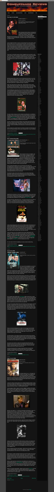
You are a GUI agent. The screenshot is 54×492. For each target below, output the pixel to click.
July (38, 105)
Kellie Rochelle (30, 134)
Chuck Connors (16, 134)
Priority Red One (13, 117)
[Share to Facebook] (21, 133)
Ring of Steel (33, 235)
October (39, 80)
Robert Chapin (28, 246)
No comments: (16, 245)
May (38, 64)
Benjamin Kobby (13, 246)
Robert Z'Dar (31, 246)
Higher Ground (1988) (11, 358)
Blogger (30, 489)
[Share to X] (20, 133)
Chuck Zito (16, 354)
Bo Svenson (12, 134)
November (39, 79)
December (39, 68)
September (39, 61)
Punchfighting (24, 246)
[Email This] (18, 353)
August (38, 55)
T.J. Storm (8, 247)
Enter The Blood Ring (17, 246)
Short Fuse (31, 468)
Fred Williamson (20, 134)
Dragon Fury (16, 238)
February (39, 76)
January (39, 67)
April (38, 65)
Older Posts (34, 478)
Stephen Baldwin (23, 354)
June (38, 63)
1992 (9, 134)
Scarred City (19, 354)
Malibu (21, 246)
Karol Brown (26, 134)
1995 (9, 246)
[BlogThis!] (19, 133)
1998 (9, 354)
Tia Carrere (27, 354)
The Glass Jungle (28, 197)
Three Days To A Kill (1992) (12, 17)
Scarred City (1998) (11, 250)
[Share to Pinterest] (22, 133)
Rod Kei (34, 246)
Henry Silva (23, 134)
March (38, 66)
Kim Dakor (34, 134)
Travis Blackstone (19, 462)
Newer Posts (9, 478)
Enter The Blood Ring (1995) (12, 138)
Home (22, 478)
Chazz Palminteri (13, 354)
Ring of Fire (17, 236)
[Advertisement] (40, 40)
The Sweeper (22, 296)
